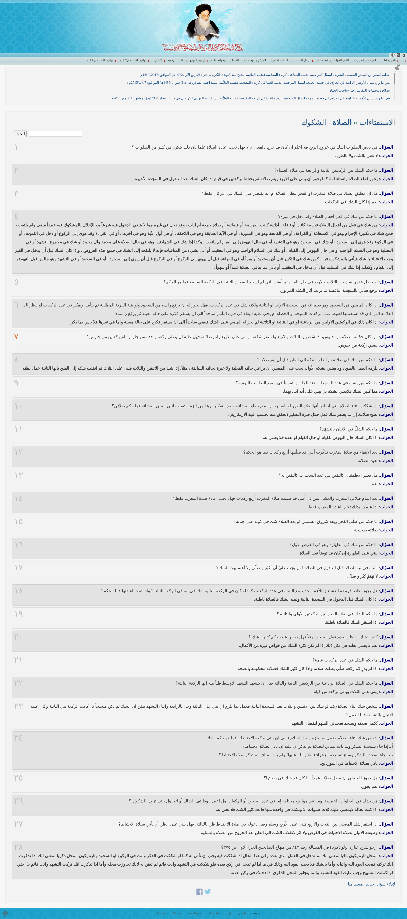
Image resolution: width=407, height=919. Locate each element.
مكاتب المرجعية (176, 60)
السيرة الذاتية (388, 60)
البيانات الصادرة (279, 60)
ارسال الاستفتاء (301, 60)
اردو (228, 913)
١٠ (18, 406)
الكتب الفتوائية (341, 60)
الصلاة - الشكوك (326, 122)
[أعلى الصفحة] (5, 913)
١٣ (18, 475)
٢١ (18, 660)
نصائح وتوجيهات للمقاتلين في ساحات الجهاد (360, 90)
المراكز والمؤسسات (255, 60)
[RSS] (398, 55)
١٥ (18, 521)
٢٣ (18, 706)
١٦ (18, 544)
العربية (257, 913)
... (402, 60)
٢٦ (18, 801)
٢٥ (18, 778)
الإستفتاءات (322, 60)
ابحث (20, 133)
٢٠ (18, 637)
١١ (18, 429)
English (214, 913)
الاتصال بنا (157, 60)
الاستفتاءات (377, 122)
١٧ (18, 567)
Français (161, 913)
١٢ (18, 452)
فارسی (242, 913)
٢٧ (18, 824)
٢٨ (18, 847)
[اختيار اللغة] (392, 55)
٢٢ (18, 683)
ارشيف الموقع (197, 60)
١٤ (18, 498)
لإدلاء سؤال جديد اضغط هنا (371, 884)
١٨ (18, 590)
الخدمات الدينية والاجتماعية (224, 60)
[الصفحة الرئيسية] (404, 55)
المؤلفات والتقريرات (365, 60)
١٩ (18, 614)
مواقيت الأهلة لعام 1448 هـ (99, 60)
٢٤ (18, 738)
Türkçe (177, 913)
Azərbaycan (195, 913)
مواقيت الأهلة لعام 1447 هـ (132, 60)
